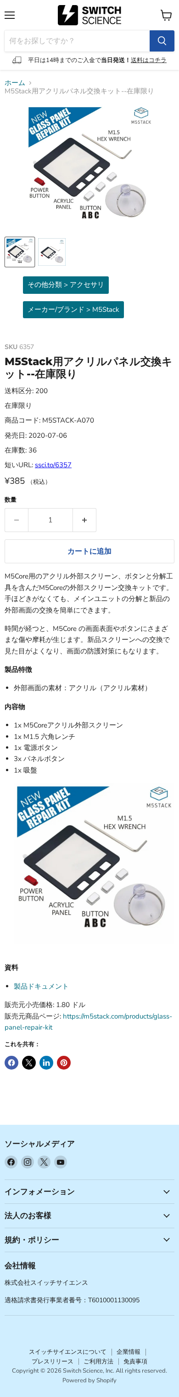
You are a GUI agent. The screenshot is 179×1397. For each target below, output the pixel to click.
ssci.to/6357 (53, 464)
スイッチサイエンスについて (67, 1352)
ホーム (15, 83)
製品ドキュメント (41, 986)
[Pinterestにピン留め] (64, 1063)
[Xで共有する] (29, 1063)
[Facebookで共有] (11, 1063)
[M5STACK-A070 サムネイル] (19, 252)
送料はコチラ (149, 60)
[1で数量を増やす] (84, 520)
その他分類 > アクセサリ (66, 284)
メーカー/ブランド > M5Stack (73, 309)
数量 (11, 500)
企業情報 (128, 1352)
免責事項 (135, 1361)
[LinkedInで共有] (46, 1063)
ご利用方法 (98, 1361)
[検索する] (162, 41)
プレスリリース (52, 1361)
